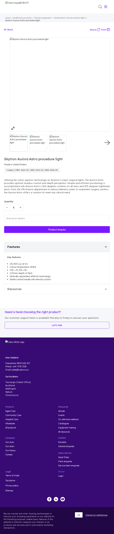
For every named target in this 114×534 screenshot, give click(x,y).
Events (61, 415)
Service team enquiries (68, 465)
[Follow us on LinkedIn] (56, 499)
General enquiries (66, 446)
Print (104, 29)
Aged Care (10, 411)
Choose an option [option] (15, 218)
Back (10, 29)
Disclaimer (10, 480)
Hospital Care (11, 419)
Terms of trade (12, 475)
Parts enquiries (65, 461)
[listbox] (57, 218)
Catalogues (63, 423)
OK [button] (78, 515)
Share (93, 29)
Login (60, 476)
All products (10, 427)
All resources (64, 431)
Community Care (13, 415)
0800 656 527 (23, 363)
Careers (9, 454)
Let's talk (57, 325)
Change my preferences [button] (96, 515)
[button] (19, 143)
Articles (61, 411)
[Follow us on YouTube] (62, 499)
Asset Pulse (63, 457)
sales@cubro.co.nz (20, 369)
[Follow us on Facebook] (49, 499)
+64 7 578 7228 (19, 366)
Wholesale (10, 423)
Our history (10, 450)
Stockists (62, 442)
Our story (9, 442)
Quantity (8, 201)
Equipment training (67, 427)
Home (8, 18)
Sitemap (9, 490)
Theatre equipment (43, 18)
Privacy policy (11, 485)
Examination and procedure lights (70, 18)
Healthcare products (22, 18)
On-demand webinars (68, 419)
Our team (9, 446)
